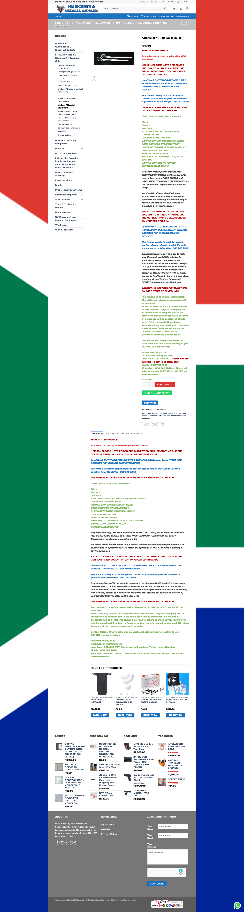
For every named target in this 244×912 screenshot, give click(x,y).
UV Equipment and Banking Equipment (66, 218)
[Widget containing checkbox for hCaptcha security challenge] (166, 872)
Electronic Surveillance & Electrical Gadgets (65, 46)
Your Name (150, 827)
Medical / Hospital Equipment (66, 106)
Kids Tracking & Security (64, 174)
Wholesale (61, 225)
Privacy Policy (109, 834)
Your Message (151, 845)
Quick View (100, 715)
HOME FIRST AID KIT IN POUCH (176, 701)
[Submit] (165, 9)
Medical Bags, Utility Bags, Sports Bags (67, 112)
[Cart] (187, 8)
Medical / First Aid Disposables (66, 99)
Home (59, 22)
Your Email (150, 836)
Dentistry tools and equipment (67, 66)
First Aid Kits (64, 82)
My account (107, 824)
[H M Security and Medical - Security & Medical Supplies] (77, 8)
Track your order (158, 2)
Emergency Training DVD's (67, 76)
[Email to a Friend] (153, 424)
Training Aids (64, 135)
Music (58, 185)
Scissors (62, 131)
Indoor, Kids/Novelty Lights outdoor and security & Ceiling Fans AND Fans (66, 163)
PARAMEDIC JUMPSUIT (97, 701)
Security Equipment (66, 195)
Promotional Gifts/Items (68, 190)
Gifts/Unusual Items (66, 153)
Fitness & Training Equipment (65, 142)
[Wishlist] (174, 8)
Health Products (65, 85)
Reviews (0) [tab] (137, 434)
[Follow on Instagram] (62, 843)
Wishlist (171, 2)
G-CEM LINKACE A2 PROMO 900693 (151, 701)
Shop (59, 16)
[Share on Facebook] (144, 424)
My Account (144, 2)
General (59, 148)
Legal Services (63, 180)
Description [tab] (97, 434)
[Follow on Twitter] (66, 843)
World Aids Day (64, 230)
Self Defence (62, 199)
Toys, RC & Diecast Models (66, 206)
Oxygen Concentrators (69, 128)
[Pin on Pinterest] (157, 424)
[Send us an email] (71, 843)
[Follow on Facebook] (58, 843)
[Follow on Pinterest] (75, 843)
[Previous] (91, 697)
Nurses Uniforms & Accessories (67, 119)
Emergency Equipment (69, 72)
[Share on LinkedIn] (162, 424)
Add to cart (165, 384)
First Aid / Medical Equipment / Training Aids (100, 22)
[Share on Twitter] (148, 424)
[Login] (180, 8)
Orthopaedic (64, 124)
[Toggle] (82, 47)
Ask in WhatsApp (158, 393)
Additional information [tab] (117, 434)
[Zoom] (94, 78)
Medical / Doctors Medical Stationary (70, 90)
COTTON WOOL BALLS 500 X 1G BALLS (124, 702)
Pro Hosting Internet (126, 900)
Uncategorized (63, 212)
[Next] (188, 697)
